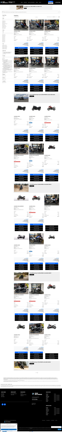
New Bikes (2, 393)
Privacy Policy (43, 420)
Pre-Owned (2, 394)
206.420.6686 (57, 2)
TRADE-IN (50, 1)
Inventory (25, 2)
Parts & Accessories (31, 2)
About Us (22, 393)
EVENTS (51, 3)
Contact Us (22, 395)
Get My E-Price (21, 49)
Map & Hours (34, 403)
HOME (22, 2)
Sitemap (56, 420)
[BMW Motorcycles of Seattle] (38, 394)
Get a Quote (2, 396)
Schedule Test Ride (21, 53)
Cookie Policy (52, 420)
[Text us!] (59, 429)
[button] (16, 424)
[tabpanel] (31, 7)
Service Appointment (13, 393)
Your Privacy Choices (30, 431)
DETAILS (25, 8)
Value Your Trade (21, 51)
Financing (2, 395)
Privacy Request (48, 420)
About (40, 2)
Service (37, 2)
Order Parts (12, 394)
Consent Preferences (4, 431)
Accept (9, 429)
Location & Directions (23, 394)
